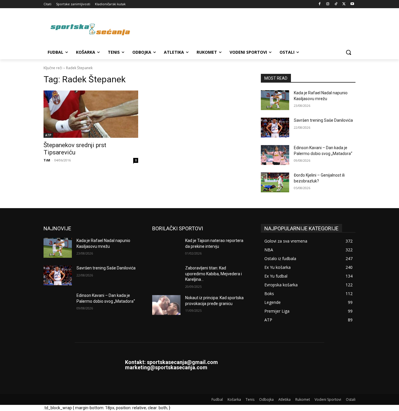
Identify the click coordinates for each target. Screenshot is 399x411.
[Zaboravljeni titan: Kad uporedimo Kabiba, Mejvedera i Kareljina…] (166, 275)
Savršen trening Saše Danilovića (323, 120)
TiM (47, 160)
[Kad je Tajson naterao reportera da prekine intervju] (166, 248)
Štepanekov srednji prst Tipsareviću (75, 149)
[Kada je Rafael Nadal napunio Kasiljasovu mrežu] (275, 100)
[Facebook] (319, 4)
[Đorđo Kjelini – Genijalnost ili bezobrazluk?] (275, 182)
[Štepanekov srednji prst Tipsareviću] (91, 114)
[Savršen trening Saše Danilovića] (275, 127)
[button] (348, 52)
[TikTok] (336, 4)
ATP (48, 135)
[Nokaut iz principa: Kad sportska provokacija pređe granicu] (166, 305)
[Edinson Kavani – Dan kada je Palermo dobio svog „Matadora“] (275, 155)
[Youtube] (352, 4)
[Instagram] (328, 4)
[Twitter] (344, 4)
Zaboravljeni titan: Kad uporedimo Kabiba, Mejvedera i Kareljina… (213, 274)
